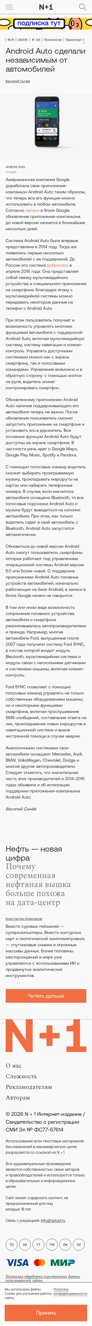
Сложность (21, 1076)
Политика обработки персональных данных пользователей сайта (43, 1278)
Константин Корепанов (24, 919)
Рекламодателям (29, 1087)
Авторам (18, 1097)
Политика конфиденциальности (70, 1291)
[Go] (9, 7)
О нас (13, 1065)
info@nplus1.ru (53, 1220)
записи (32, 210)
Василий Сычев (18, 81)
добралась (57, 265)
